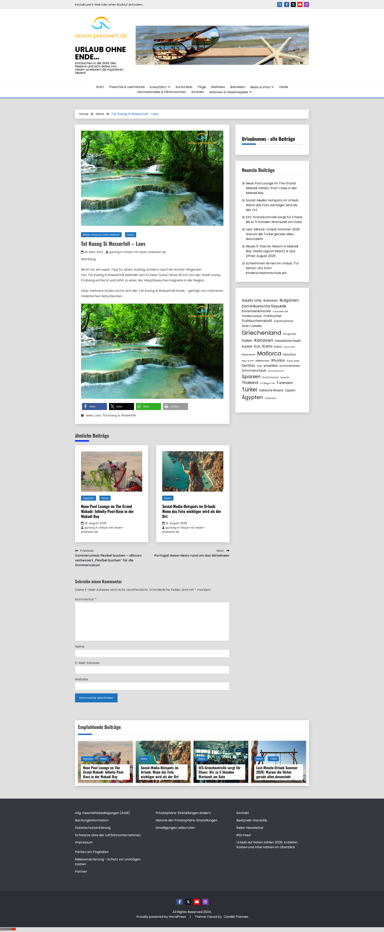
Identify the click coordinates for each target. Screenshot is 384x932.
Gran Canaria (252, 326)
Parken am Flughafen (92, 852)
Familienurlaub (252, 316)
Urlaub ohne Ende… (100, 53)
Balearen (270, 300)
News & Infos (260, 87)
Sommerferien (289, 366)
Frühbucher (273, 316)
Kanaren (263, 340)
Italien (247, 340)
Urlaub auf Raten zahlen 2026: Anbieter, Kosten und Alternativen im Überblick (267, 844)
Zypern (290, 390)
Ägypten (88, 498)
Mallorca (269, 353)
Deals (283, 87)
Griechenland (261, 333)
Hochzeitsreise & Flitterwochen (161, 92)
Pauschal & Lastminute (127, 87)
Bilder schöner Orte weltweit (101, 235)
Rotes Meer (293, 360)
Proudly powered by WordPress (161, 916)
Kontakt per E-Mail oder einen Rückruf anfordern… (109, 5)
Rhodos (278, 360)
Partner (81, 871)
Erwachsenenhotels (256, 311)
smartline (271, 366)
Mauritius (289, 354)
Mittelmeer (263, 360)
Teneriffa (284, 377)
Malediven (248, 354)
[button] (94, 406)
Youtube (299, 4)
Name (79, 646)
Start (100, 87)
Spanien (251, 376)
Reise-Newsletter (250, 827)
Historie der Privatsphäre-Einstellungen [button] (186, 820)
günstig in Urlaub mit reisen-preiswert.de (137, 252)
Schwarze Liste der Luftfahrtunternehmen (108, 835)
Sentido (248, 365)
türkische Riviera (271, 390)
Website (81, 679)
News (130, 235)
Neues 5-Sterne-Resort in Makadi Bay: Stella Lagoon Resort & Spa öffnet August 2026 (272, 251)
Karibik (247, 346)
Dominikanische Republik (264, 306)
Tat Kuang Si (111, 415)
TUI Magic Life (267, 383)
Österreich (270, 398)
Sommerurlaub (254, 370)
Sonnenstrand (276, 370)
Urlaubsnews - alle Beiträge (268, 138)
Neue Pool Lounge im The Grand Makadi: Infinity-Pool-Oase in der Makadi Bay (107, 511)
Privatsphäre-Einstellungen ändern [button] (183, 813)
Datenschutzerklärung (92, 827)
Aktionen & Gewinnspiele (228, 92)
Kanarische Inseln (288, 341)
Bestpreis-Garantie (251, 820)
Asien (89, 415)
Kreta (267, 346)
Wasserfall (128, 415)
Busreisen (237, 87)
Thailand (250, 382)
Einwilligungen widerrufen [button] (175, 827)
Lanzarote (289, 346)
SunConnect (270, 377)
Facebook (286, 4)
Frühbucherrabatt (257, 320)
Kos (257, 346)
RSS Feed (243, 835)
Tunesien (284, 382)
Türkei (249, 389)
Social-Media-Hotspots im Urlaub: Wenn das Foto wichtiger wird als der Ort (191, 511)
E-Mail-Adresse (87, 663)
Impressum (84, 842)
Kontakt (197, 92)
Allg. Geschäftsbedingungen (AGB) (102, 813)
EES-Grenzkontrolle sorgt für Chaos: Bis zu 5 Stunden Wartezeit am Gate (274, 219)
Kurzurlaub (184, 87)
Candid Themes (236, 916)
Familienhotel (280, 311)
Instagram (306, 4)
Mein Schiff (248, 360)
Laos (98, 415)
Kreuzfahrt (158, 87)
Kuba (278, 347)
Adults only (252, 300)
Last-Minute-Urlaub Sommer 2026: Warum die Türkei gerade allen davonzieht (273, 234)
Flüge (202, 87)
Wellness (218, 87)
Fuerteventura (283, 321)
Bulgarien (289, 300)
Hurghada (289, 334)
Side (259, 366)
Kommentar (86, 599)
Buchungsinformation (92, 820)
